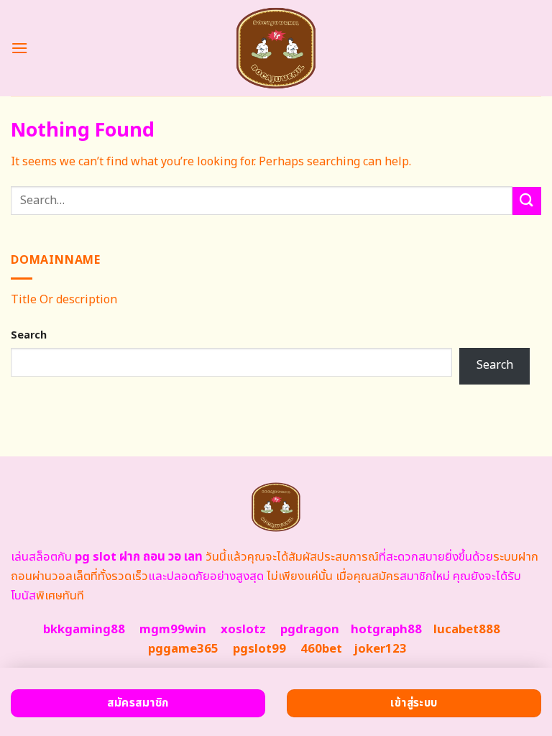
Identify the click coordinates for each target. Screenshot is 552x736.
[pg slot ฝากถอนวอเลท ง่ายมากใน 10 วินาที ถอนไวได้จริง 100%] (276, 48)
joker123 (380, 649)
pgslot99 (259, 649)
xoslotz (243, 629)
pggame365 (183, 649)
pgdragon (309, 629)
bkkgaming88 (84, 629)
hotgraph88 (386, 629)
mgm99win (172, 629)
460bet (321, 649)
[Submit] (526, 201)
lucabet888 (466, 629)
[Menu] (19, 47)
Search (29, 335)
